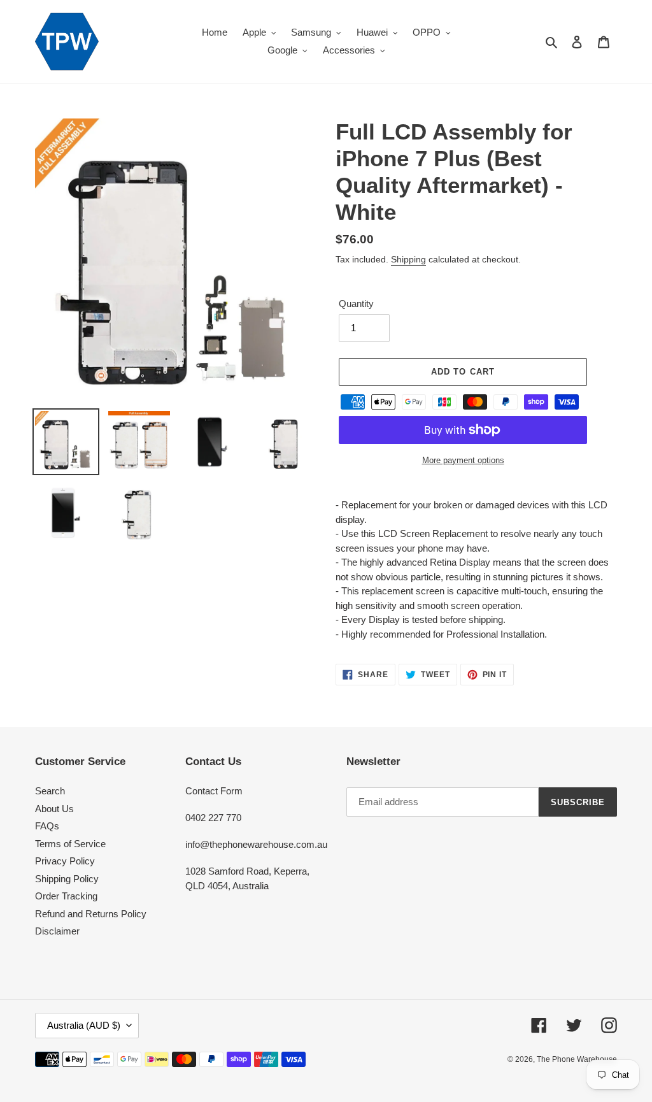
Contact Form (214, 790)
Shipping (408, 259)
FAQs (47, 825)
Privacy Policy (65, 860)
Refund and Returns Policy (90, 913)
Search (50, 790)
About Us (54, 808)
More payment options (463, 460)
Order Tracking (66, 896)
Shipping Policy (67, 878)
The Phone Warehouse (577, 1059)
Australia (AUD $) (83, 1025)
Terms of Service (70, 843)
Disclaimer (57, 931)
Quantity (356, 303)
